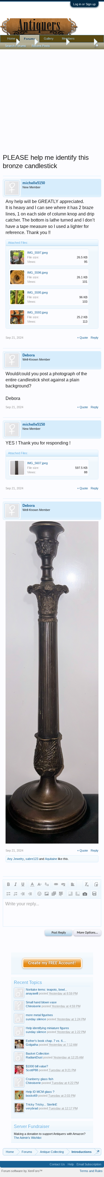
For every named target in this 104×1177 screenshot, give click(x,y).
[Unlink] (63, 884)
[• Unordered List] (8, 893)
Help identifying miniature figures (47, 1028)
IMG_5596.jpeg (37, 272)
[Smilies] (39, 893)
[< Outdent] (22, 893)
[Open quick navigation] (98, 1151)
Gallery (49, 38)
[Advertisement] (52, 100)
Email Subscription (89, 1164)
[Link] (56, 884)
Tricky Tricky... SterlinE (41, 1104)
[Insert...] (61, 893)
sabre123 (32, 858)
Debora (28, 355)
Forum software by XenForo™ (21, 1171)
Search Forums (15, 45)
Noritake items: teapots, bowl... (46, 989)
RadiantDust (34, 1057)
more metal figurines (39, 1015)
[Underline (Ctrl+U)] (22, 884)
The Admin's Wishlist (27, 1137)
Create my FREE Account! (52, 963)
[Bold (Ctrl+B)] (8, 884)
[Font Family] (46, 884)
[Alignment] (72, 884)
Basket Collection (37, 1053)
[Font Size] (39, 884)
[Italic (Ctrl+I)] (15, 884)
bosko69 (31, 1095)
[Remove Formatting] (86, 884)
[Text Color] (32, 884)
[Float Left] (70, 893)
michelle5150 (33, 183)
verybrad (32, 1108)
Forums (29, 38)
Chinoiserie (33, 1006)
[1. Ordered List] (15, 893)
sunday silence (36, 1019)
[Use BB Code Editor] (96, 884)
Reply (94, 337)
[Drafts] (94, 893)
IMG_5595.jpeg (37, 292)
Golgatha (32, 1044)
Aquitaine (51, 858)
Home (11, 38)
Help (71, 1164)
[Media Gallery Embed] (85, 893)
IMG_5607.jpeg (37, 463)
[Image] (46, 893)
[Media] (53, 893)
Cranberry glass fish (39, 1079)
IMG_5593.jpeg (37, 312)
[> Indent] (30, 893)
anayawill (32, 993)
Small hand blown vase (41, 1002)
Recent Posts (41, 45)
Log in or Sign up (84, 4)
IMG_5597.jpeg (37, 252)
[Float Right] (77, 893)
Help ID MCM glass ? (40, 1091)
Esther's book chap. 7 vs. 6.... (46, 1040)
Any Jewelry (15, 858)
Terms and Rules (91, 1171)
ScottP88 (32, 1070)
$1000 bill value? (37, 1066)
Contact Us (57, 1164)
